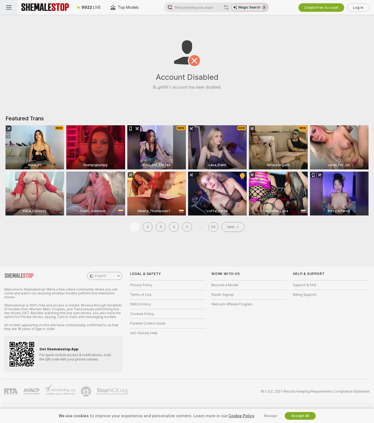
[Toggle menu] (9, 7)
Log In (358, 7)
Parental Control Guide (148, 323)
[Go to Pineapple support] (86, 391)
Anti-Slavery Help (144, 333)
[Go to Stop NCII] (113, 391)
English (100, 276)
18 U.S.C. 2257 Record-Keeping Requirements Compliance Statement (315, 391)
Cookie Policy (241, 416)
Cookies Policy (142, 314)
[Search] (226, 7)
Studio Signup (222, 295)
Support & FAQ (304, 285)
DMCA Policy (140, 304)
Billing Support (304, 295)
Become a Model (224, 285)
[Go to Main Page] (45, 7)
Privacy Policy (141, 285)
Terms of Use (140, 295)
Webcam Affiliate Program (231, 304)
